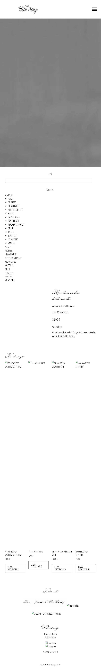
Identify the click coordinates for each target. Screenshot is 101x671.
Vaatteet (12, 243)
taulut (11, 232)
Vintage (8, 195)
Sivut (59, 664)
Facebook (52, 642)
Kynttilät (9, 265)
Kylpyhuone (13, 217)
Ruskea (72, 336)
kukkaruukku (63, 336)
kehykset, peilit (15, 209)
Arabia (54, 336)
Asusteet (12, 202)
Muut (10, 228)
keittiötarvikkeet (13, 258)
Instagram (52, 646)
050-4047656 (51, 637)
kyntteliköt (13, 221)
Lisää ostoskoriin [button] (13, 568)
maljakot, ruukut (16, 224)
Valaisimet (13, 239)
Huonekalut (13, 206)
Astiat (10, 198)
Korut (10, 213)
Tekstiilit (12, 235)
